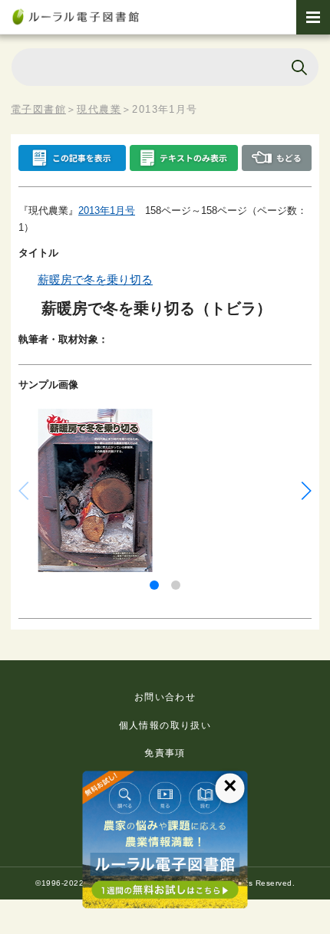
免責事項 (165, 753)
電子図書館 (38, 109)
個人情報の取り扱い (165, 725)
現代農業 (99, 109)
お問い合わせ (165, 697)
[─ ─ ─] (313, 17)
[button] (154, 585)
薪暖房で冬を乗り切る (95, 279)
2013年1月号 (106, 210)
